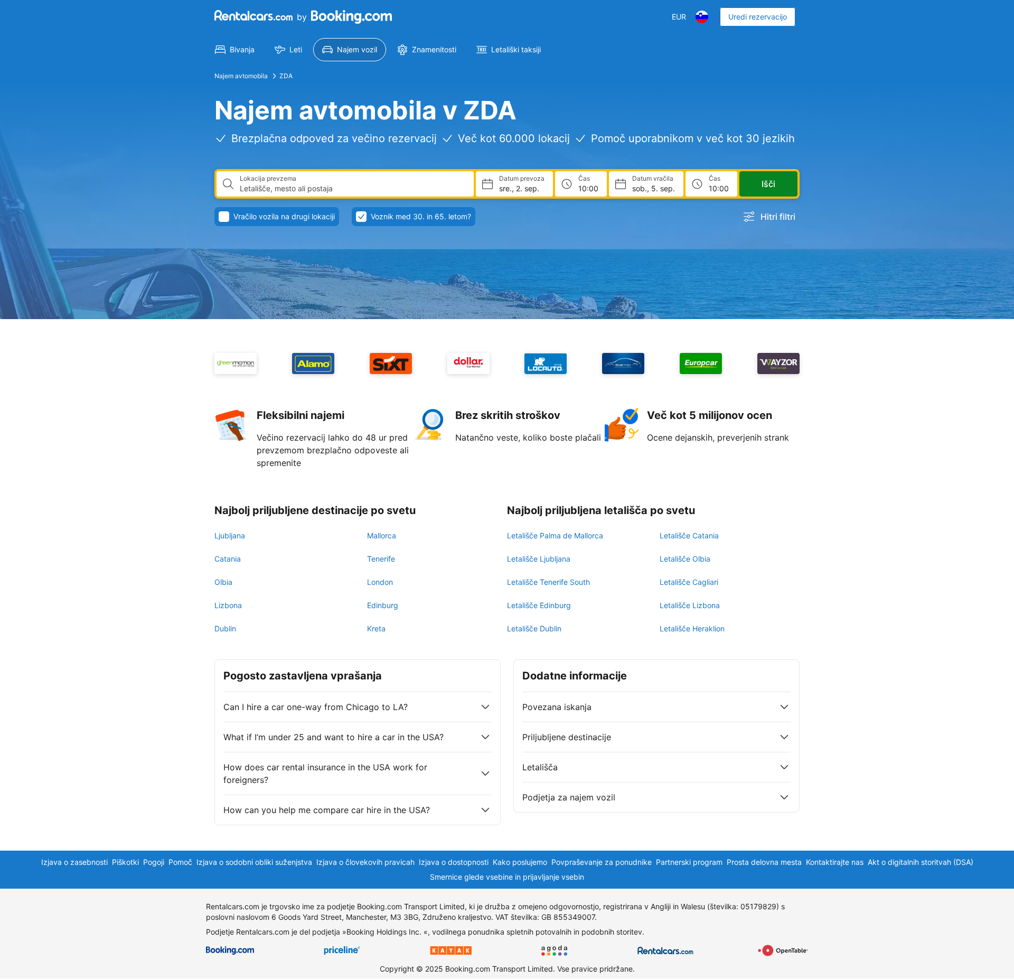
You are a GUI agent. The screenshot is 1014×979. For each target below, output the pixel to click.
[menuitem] (235, 49)
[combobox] (352, 188)
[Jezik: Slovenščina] (701, 16)
